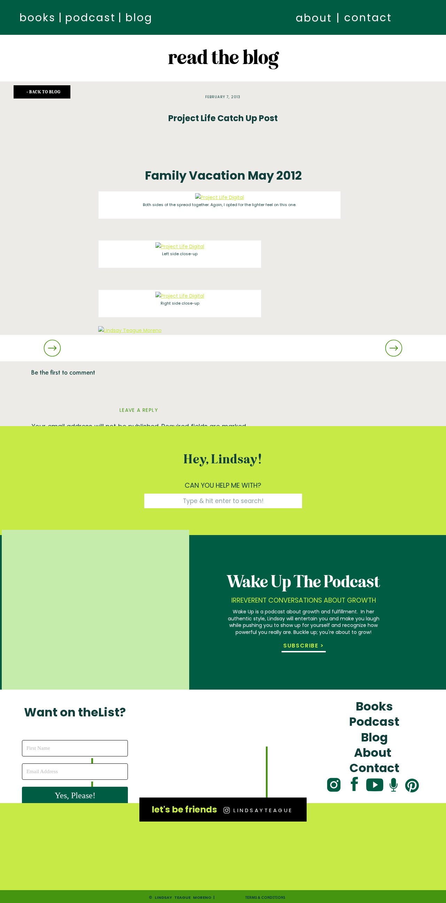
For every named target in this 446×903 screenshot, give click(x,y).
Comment (50, 453)
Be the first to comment (63, 373)
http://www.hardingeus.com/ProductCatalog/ (230, 351)
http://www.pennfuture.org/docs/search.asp (342, 351)
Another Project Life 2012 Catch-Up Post (146, 366)
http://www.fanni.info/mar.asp (135, 351)
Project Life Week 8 (121, 396)
